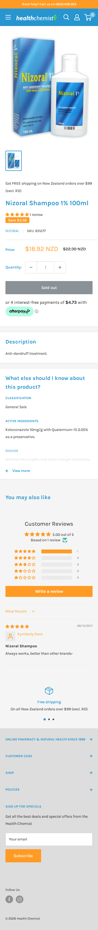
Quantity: (13, 267)
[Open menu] (8, 17)
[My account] (77, 17)
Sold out (49, 287)
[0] (88, 17)
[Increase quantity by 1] (60, 267)
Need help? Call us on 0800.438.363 (49, 4)
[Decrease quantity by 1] (31, 267)
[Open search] (66, 17)
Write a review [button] (49, 591)
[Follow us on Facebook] (9, 899)
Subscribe (23, 855)
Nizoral (12, 231)
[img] (17, 626)
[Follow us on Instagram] (19, 899)
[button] (17, 214)
